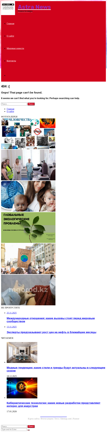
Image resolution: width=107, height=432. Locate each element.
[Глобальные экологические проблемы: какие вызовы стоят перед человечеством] (53, 227)
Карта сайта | (34, 418)
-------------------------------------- (53, 416)
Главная (10, 23)
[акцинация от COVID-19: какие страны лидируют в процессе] (53, 290)
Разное (76, 418)
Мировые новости (15, 48)
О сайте (10, 36)
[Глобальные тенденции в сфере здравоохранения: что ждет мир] (53, 134)
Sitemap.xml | (66, 418)
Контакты (11, 61)
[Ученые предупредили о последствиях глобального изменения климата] (53, 259)
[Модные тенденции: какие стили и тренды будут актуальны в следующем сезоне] (56, 353)
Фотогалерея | (47, 418)
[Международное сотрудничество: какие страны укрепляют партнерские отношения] (53, 165)
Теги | (57, 418)
